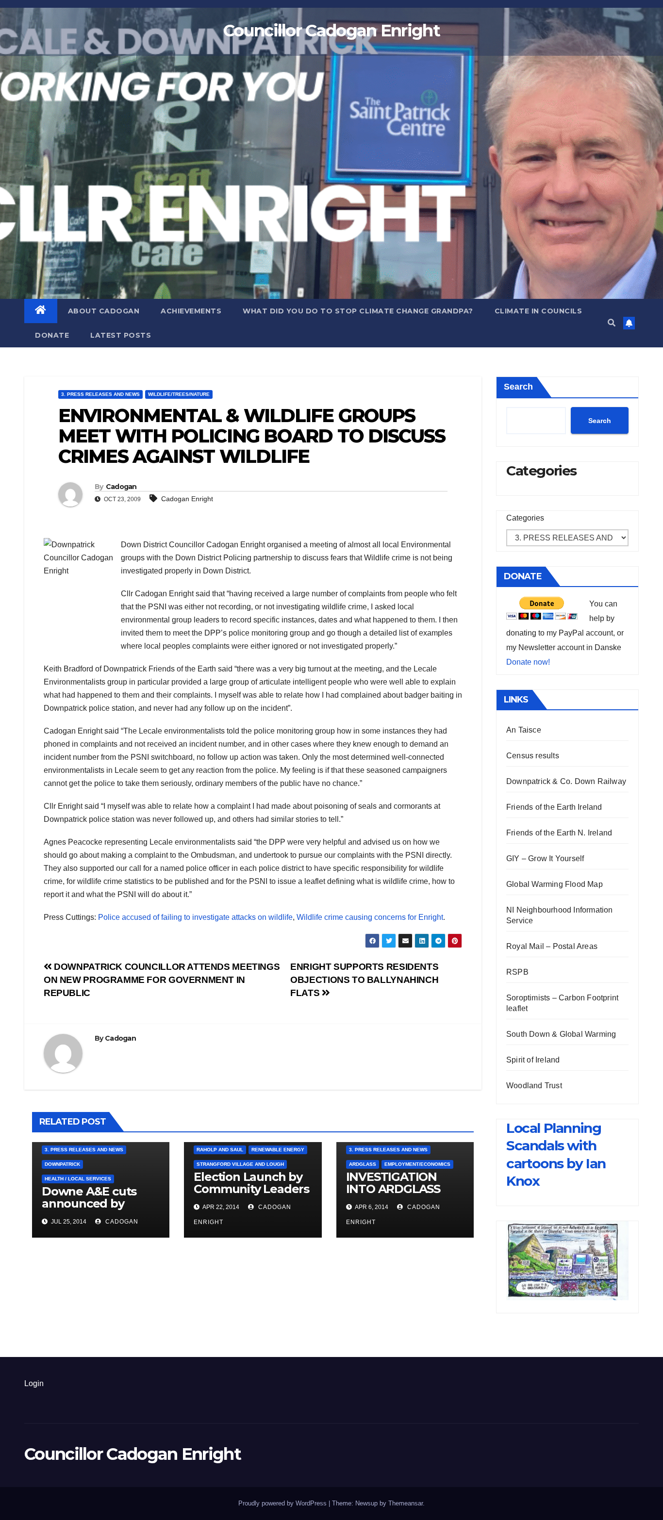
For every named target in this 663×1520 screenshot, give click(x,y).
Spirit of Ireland (533, 1060)
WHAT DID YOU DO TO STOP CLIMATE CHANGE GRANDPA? (358, 311)
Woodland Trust (534, 1085)
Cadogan (121, 486)
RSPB (517, 972)
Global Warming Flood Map (554, 884)
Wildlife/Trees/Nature (179, 394)
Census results (532, 756)
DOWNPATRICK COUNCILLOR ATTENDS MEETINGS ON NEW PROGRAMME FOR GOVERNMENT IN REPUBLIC (162, 980)
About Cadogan (104, 311)
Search (518, 387)
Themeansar (405, 1503)
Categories (525, 518)
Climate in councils (538, 311)
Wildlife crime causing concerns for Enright (370, 917)
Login (34, 1383)
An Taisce (523, 730)
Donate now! (528, 662)
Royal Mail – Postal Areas (551, 946)
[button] (611, 323)
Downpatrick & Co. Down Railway (566, 781)
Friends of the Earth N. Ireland (559, 833)
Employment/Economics (417, 1164)
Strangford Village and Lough (240, 1164)
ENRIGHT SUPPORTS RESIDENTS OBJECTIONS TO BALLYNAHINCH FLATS (364, 980)
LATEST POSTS (120, 335)
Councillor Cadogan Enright (331, 30)
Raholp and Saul (220, 1149)
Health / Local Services (78, 1178)
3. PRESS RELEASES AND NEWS (100, 394)
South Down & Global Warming (561, 1034)
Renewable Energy (277, 1149)
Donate (52, 335)
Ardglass (362, 1164)
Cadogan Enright (187, 499)
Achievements (191, 311)
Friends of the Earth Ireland (554, 807)
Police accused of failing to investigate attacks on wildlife (195, 917)
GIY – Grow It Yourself (545, 858)
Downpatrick (62, 1164)
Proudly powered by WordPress (283, 1503)
